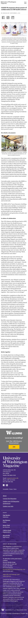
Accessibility (5, 489)
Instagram (7, 485)
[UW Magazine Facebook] (3, 18)
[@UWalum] (8, 18)
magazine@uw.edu (12, 478)
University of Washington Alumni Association (14, 432)
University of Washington (14, 610)
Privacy (11, 489)
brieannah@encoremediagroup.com (14, 569)
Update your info (8, 506)
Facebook (4, 485)
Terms (15, 489)
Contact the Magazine (9, 498)
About (5, 496)
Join (14, 447)
